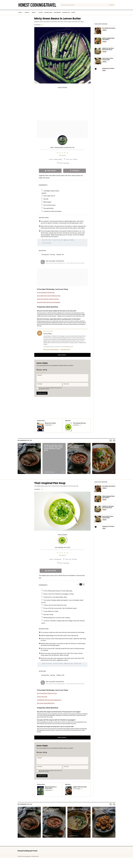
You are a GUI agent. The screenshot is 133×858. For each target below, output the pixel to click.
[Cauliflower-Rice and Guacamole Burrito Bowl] (103, 458)
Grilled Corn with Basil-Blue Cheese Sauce (108, 49)
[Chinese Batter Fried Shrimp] (103, 822)
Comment (39, 375)
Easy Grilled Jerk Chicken (108, 28)
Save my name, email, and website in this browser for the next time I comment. (50, 388)
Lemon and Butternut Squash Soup (45, 292)
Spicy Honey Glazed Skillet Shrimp (45, 703)
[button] (62, 355)
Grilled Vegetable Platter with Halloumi (108, 39)
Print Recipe (51, 170)
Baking (104, 70)
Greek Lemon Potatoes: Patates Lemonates (48, 299)
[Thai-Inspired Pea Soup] (76, 426)
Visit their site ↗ (66, 349)
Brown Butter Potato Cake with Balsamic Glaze (48, 295)
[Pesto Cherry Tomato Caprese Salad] (98, 61)
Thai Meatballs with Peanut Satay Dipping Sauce (49, 700)
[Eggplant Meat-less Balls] (29, 458)
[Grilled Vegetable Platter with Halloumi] (98, 41)
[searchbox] (84, 5)
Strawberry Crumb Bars (108, 68)
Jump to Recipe (62, 87)
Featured (104, 30)
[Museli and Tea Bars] (48, 426)
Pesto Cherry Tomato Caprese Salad (107, 59)
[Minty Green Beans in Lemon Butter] (48, 789)
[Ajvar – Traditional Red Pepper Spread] (79, 458)
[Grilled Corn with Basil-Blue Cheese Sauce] (98, 51)
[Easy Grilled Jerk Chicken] (98, 30)
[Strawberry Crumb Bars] (98, 71)
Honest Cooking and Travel (27, 851)
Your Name (39, 383)
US (80, 584)
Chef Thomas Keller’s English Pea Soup (47, 693)
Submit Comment (42, 393)
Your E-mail (66, 383)
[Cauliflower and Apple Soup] (79, 822)
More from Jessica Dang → (51, 349)
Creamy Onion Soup (42, 696)
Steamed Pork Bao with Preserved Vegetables (48, 302)
